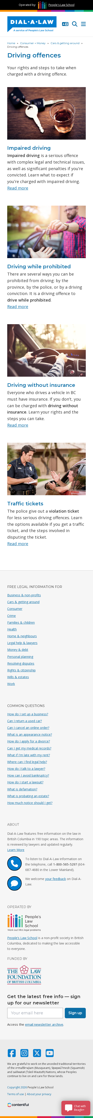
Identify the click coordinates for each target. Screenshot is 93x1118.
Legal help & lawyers (22, 643)
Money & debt (17, 649)
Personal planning (20, 656)
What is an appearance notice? (29, 734)
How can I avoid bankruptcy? (28, 775)
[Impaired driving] (46, 115)
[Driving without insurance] (46, 352)
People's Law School (61, 5)
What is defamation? (22, 789)
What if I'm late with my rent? (28, 755)
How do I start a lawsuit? (25, 782)
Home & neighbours (22, 636)
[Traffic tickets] (46, 471)
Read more (17, 188)
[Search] (74, 24)
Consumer (14, 609)
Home (11, 43)
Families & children (21, 622)
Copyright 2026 (17, 1087)
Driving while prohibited (39, 267)
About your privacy (39, 1094)
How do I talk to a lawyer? (26, 768)
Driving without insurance (41, 385)
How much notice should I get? (29, 803)
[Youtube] (49, 1055)
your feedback (55, 879)
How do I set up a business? (27, 714)
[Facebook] (11, 1055)
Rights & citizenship (21, 670)
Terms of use (15, 1094)
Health (12, 629)
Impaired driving (29, 148)
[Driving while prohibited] (46, 234)
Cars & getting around (65, 43)
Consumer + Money (33, 43)
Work (11, 684)
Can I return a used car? (24, 721)
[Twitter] (37, 1055)
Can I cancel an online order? (28, 728)
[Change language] (65, 24)
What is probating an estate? (28, 796)
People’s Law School (22, 938)
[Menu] (83, 24)
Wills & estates (18, 677)
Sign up (75, 1013)
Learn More (15, 850)
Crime (11, 616)
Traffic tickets (25, 504)
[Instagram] (24, 1055)
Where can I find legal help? (27, 762)
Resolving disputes (20, 663)
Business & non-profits (24, 595)
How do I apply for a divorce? (28, 741)
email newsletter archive (44, 1024)
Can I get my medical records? (29, 748)
